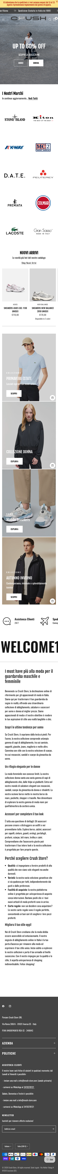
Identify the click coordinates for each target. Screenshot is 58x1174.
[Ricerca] (50, 19)
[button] (21, 63)
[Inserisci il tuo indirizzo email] (53, 1129)
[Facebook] (5, 1006)
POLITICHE (9, 1053)
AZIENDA (7, 1043)
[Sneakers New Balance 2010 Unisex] (43, 284)
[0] (54, 19)
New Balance (42, 304)
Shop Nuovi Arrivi (29, 263)
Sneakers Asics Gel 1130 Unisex (15, 309)
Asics (15, 304)
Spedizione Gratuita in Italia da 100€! (24, 11)
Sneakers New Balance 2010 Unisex (43, 309)
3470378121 (29, 1087)
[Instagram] (12, 1006)
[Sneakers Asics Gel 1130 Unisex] (15, 284)
